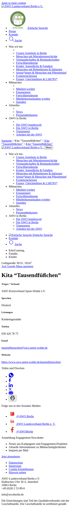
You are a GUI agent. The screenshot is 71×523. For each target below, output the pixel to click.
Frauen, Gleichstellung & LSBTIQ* (37, 79)
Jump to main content (13, 3)
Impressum (15, 465)
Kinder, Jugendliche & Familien (34, 66)
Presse (12, 31)
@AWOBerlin (24, 431)
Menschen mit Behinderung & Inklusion (39, 69)
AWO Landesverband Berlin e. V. (35, 423)
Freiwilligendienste (27, 62)
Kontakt (13, 34)
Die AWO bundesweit (29, 124)
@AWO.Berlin (25, 416)
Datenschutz (16, 462)
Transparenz (23, 131)
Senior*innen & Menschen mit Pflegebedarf (41, 72)
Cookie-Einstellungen (21, 469)
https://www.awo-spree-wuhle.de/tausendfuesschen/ (31, 362)
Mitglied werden (25, 88)
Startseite (6, 140)
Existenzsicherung (26, 75)
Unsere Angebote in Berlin (31, 53)
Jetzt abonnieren (10, 456)
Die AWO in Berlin (27, 128)
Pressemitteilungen (27, 115)
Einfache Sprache (37, 27)
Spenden (21, 102)
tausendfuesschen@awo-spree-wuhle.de (24, 347)
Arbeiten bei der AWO (29, 134)
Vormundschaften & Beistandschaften (37, 59)
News (19, 111)
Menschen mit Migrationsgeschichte (36, 56)
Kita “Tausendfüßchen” (39, 143)
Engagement (23, 92)
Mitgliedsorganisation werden (33, 98)
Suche (18, 40)
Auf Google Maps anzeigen (17, 266)
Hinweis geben (17, 472)
